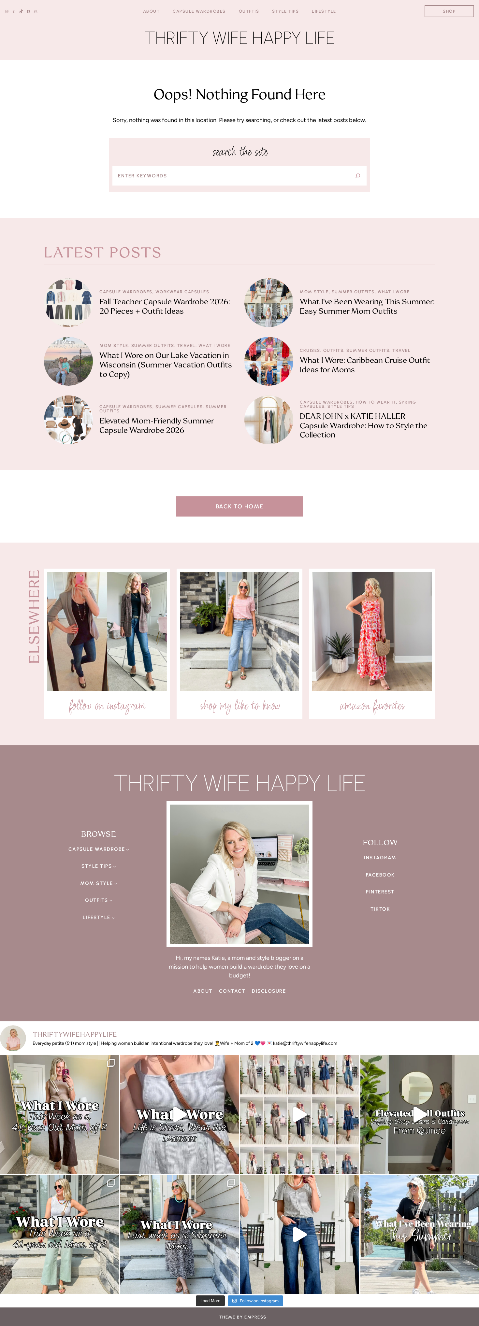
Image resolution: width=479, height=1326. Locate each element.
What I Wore (394, 291)
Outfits (333, 350)
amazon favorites (372, 705)
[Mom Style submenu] (115, 883)
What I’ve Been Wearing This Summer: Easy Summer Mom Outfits (367, 306)
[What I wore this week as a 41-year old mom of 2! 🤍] (59, 1114)
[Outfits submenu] (110, 900)
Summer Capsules (179, 406)
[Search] (358, 176)
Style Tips (340, 406)
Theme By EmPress (243, 1317)
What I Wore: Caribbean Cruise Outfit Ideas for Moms (365, 365)
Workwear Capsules (182, 291)
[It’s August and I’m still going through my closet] (179, 1114)
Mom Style (314, 291)
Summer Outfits (353, 291)
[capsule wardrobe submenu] (127, 849)
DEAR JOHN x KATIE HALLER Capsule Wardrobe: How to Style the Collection (364, 426)
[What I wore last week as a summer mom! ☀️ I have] (179, 1234)
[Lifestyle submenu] (113, 917)
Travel (186, 345)
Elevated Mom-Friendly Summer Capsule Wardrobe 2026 (156, 425)
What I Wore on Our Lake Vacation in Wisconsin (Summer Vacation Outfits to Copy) (165, 365)
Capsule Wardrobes (125, 291)
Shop (449, 11)
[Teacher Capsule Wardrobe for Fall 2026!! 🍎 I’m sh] (299, 1114)
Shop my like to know (240, 705)
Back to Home (240, 506)
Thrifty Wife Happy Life (239, 37)
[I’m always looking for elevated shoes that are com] (299, 1234)
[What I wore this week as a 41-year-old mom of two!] (59, 1234)
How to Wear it (376, 402)
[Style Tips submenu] (114, 866)
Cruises (310, 350)
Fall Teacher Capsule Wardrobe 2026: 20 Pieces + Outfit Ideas (164, 306)
